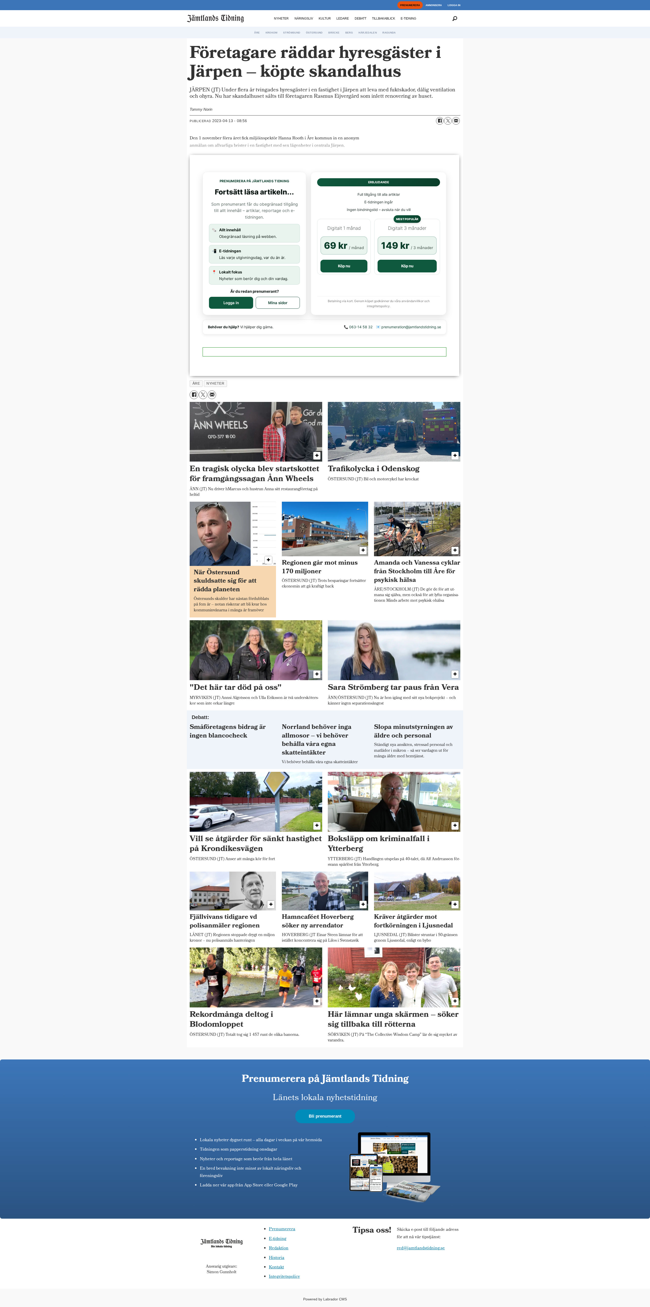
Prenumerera (282, 1229)
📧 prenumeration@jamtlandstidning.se (408, 327)
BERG (349, 32)
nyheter (215, 383)
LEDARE (342, 18)
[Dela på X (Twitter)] (448, 121)
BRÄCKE (333, 32)
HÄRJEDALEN (368, 32)
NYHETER (281, 18)
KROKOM (272, 32)
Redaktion (278, 1248)
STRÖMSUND (291, 32)
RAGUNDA (389, 32)
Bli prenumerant (325, 1116)
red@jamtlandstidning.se (421, 1248)
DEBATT (360, 18)
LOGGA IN (454, 5)
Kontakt (276, 1267)
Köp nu (344, 266)
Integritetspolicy (284, 1277)
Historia (276, 1258)
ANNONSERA (434, 5)
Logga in (231, 302)
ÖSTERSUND (314, 32)
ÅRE (257, 32)
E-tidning (277, 1239)
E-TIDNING (408, 18)
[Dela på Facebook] (440, 121)
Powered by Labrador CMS (325, 1299)
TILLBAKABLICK (383, 18)
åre (196, 383)
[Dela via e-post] (456, 121)
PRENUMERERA (410, 5)
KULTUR (325, 18)
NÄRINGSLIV (304, 18)
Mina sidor (277, 302)
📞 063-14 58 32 (358, 327)
